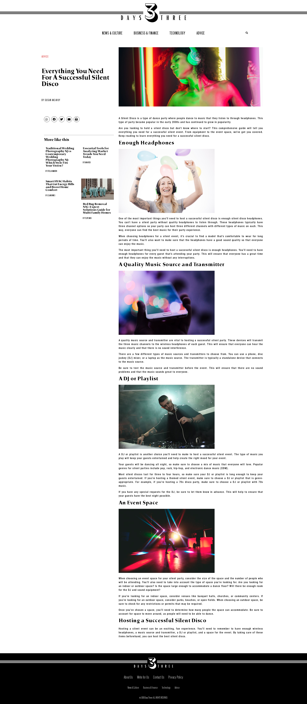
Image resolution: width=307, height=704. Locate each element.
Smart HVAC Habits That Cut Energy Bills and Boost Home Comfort (60, 186)
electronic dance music (205, 468)
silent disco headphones (247, 218)
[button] (247, 33)
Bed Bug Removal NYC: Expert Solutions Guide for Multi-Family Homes (97, 208)
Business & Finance (146, 32)
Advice (201, 32)
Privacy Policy (175, 676)
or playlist (190, 632)
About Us (128, 676)
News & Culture (112, 32)
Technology (177, 32)
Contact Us (158, 676)
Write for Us (143, 676)
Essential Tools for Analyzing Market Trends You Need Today (96, 153)
